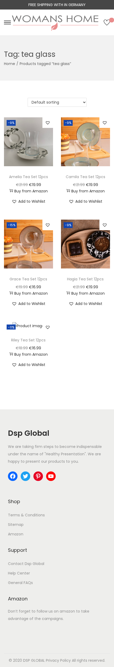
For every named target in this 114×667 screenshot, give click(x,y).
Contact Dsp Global (26, 563)
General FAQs (20, 582)
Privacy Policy (58, 660)
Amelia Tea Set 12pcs (28, 176)
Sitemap (16, 524)
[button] (47, 122)
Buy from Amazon (31, 191)
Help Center (19, 573)
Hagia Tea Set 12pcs (85, 279)
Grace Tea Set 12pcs (28, 279)
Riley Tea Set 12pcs (28, 340)
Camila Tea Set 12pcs (85, 176)
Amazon (15, 534)
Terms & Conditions (26, 515)
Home (9, 63)
